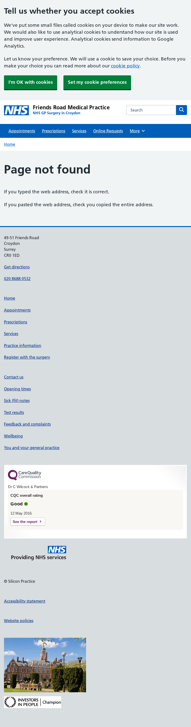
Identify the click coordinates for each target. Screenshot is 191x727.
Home (9, 144)
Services (79, 130)
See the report (25, 522)
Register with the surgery (27, 357)
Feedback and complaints (27, 424)
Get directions (17, 266)
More (136, 130)
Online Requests (108, 130)
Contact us (13, 377)
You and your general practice (31, 447)
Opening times (17, 388)
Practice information (22, 345)
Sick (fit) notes (17, 400)
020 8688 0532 (17, 278)
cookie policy (125, 66)
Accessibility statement (24, 601)
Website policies (18, 620)
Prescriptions (53, 130)
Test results (14, 412)
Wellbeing (13, 436)
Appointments (21, 130)
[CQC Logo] (24, 479)
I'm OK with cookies (30, 82)
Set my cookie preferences (97, 82)
